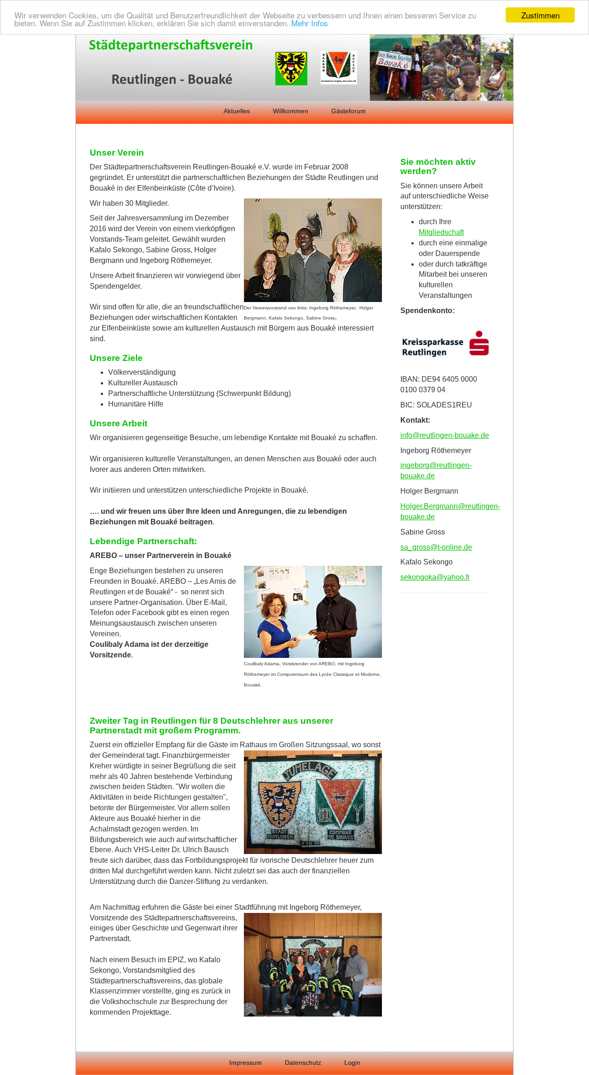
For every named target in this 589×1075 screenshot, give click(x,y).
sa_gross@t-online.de (436, 547)
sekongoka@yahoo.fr (435, 577)
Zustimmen (540, 15)
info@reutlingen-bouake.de (444, 435)
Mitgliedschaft (441, 232)
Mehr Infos (309, 23)
